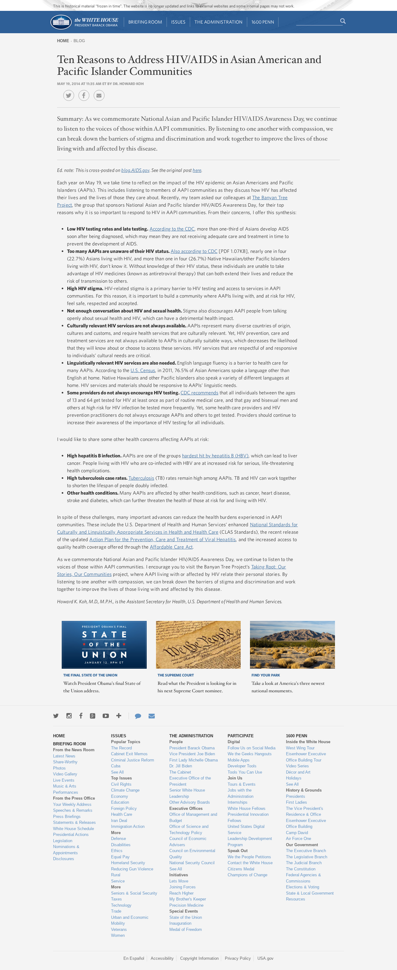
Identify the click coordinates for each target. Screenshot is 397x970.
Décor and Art (298, 772)
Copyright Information (199, 958)
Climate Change (125, 790)
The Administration (218, 22)
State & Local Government (310, 893)
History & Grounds (304, 790)
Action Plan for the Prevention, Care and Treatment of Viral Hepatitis (162, 539)
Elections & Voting (302, 887)
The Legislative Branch (306, 857)
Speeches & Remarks (72, 810)
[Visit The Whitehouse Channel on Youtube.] (106, 715)
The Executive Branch (306, 850)
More (116, 832)
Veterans (119, 929)
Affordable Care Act (171, 547)
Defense (118, 838)
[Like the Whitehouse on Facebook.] (81, 715)
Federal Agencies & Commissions (303, 878)
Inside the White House (308, 741)
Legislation (62, 840)
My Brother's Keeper (187, 899)
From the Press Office (74, 798)
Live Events (63, 780)
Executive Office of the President (190, 781)
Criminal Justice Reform (132, 760)
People (176, 741)
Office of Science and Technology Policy (188, 829)
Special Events (183, 911)
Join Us (235, 778)
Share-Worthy (65, 762)
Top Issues (121, 778)
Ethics (117, 850)
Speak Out (238, 850)
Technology (121, 905)
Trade (116, 911)
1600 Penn (263, 22)
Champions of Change (247, 875)
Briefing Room (145, 22)
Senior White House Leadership (187, 793)
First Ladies (296, 802)
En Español (133, 958)
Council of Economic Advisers (188, 841)
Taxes (116, 899)
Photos (59, 768)
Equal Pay (120, 857)
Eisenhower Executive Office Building (306, 823)
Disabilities (121, 844)
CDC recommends (199, 392)
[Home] (84, 29)
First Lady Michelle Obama (193, 760)
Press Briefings (67, 816)
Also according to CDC (194, 251)
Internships (238, 802)
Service (118, 881)
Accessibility (162, 958)
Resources (295, 899)
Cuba (115, 766)
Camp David (297, 832)
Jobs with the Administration (240, 793)
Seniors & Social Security (134, 893)
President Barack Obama (192, 748)
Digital (234, 741)
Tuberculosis (141, 478)
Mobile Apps (239, 760)
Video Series (297, 766)
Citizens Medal (241, 869)
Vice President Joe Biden (192, 754)
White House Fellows (246, 808)
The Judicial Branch (304, 862)
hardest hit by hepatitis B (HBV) (215, 455)
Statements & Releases (74, 822)
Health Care (121, 814)
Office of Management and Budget (193, 817)
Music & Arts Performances (65, 789)
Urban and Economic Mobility (130, 920)
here (197, 170)
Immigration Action (128, 826)
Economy (119, 796)
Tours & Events (242, 784)
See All (117, 772)
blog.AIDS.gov (135, 170)
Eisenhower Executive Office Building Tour (306, 757)
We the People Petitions (249, 857)
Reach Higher (181, 893)
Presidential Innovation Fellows (248, 817)
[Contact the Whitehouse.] (135, 715)
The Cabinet (180, 772)
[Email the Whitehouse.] (152, 715)
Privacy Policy (238, 958)
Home (63, 40)
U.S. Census (143, 370)
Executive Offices (186, 808)
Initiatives (178, 875)
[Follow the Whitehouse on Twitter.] (56, 715)
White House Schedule (73, 828)
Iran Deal (119, 820)
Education (120, 802)
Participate (241, 736)
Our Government (302, 844)
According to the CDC (171, 228)
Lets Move (178, 881)
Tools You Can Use (245, 772)
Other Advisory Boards (189, 802)
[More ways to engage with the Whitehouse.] (118, 715)
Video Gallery (65, 774)
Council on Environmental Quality (192, 853)
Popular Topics (125, 741)
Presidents (295, 796)
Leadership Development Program (250, 841)
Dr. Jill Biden (180, 766)
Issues (178, 22)
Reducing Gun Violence (132, 869)
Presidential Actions (71, 834)
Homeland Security (128, 862)
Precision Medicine (186, 905)
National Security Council (192, 862)
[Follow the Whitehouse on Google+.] (92, 715)
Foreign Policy (124, 808)
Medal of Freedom (185, 929)
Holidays (293, 778)
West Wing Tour (300, 748)
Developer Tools (242, 766)
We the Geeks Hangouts (250, 754)
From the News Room (74, 750)
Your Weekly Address (72, 804)
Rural (115, 875)
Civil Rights (121, 784)
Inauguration (180, 923)
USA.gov (265, 958)
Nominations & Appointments (66, 849)
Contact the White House (250, 862)
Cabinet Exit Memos (129, 754)
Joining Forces (182, 887)
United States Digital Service (246, 829)
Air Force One (298, 838)
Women (118, 935)
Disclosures (63, 858)
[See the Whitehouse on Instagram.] (69, 715)
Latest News (64, 756)
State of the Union (185, 917)
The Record (121, 748)
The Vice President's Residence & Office (304, 811)
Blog (79, 40)
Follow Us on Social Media (251, 748)
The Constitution (300, 869)
